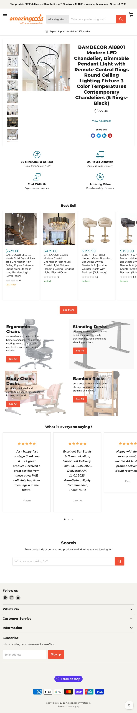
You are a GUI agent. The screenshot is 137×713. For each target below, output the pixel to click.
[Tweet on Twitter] (99, 135)
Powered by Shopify (68, 706)
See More (68, 310)
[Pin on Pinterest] (110, 135)
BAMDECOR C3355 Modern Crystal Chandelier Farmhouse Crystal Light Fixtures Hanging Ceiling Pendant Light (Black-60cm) (59, 263)
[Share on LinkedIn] (104, 135)
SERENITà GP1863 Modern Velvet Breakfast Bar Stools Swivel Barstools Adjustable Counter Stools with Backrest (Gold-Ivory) (96, 263)
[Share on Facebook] (93, 135)
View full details (101, 120)
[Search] (121, 19)
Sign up (56, 654)
